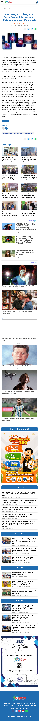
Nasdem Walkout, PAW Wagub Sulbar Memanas (22, 573)
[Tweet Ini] (28, 29)
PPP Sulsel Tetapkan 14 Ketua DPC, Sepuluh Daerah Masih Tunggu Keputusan (24, 591)
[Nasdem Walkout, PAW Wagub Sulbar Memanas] (6, 575)
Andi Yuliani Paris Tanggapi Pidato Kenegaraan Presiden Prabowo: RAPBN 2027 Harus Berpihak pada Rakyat (24, 540)
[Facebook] (13, 711)
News (23, 23)
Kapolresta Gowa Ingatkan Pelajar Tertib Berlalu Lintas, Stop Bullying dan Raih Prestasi (28, 195)
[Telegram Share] (32, 29)
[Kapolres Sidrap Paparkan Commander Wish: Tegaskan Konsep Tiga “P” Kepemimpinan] (10, 187)
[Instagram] (19, 711)
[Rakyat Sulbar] (8, 2)
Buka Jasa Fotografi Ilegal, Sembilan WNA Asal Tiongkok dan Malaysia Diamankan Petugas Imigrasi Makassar (24, 628)
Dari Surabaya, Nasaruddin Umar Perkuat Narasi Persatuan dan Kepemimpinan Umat (23, 558)
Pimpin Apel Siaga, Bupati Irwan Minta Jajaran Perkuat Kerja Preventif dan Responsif (17, 515)
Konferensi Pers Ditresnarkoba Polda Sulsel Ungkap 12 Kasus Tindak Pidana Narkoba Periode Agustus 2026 (23, 607)
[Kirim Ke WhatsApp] (35, 29)
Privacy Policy (8, 705)
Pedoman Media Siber (22, 705)
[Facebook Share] (24, 29)
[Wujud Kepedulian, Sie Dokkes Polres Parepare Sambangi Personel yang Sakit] (29, 169)
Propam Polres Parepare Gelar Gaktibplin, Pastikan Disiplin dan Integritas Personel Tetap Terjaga (19, 501)
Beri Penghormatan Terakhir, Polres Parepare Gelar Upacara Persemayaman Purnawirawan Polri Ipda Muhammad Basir (10, 177)
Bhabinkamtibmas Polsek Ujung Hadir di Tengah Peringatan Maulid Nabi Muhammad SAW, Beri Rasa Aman (10, 159)
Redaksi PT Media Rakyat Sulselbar (23, 703)
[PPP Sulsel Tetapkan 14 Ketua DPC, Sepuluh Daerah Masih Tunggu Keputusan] (6, 592)
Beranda (7, 703)
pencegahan (18, 133)
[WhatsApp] (26, 711)
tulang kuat (29, 133)
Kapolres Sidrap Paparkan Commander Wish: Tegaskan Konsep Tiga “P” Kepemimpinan (10, 195)
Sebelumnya (6, 121)
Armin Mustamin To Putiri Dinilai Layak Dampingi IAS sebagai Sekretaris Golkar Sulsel (23, 583)
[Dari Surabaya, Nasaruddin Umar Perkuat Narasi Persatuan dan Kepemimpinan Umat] (6, 559)
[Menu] (2, 2)
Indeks (33, 705)
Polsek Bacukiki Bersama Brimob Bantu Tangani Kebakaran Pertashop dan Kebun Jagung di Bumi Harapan (29, 159)
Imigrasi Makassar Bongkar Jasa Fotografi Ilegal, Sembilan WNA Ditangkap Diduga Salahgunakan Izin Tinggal (23, 618)
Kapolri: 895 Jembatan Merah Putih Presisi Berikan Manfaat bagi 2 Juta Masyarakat (24, 550)
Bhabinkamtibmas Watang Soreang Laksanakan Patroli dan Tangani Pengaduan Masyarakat (10, 213)
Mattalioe (17, 23)
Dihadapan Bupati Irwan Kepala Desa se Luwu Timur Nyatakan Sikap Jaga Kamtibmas (19, 508)
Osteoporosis (7, 133)
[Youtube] (23, 711)
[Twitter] (16, 711)
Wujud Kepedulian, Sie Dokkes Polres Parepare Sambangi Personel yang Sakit (29, 177)
